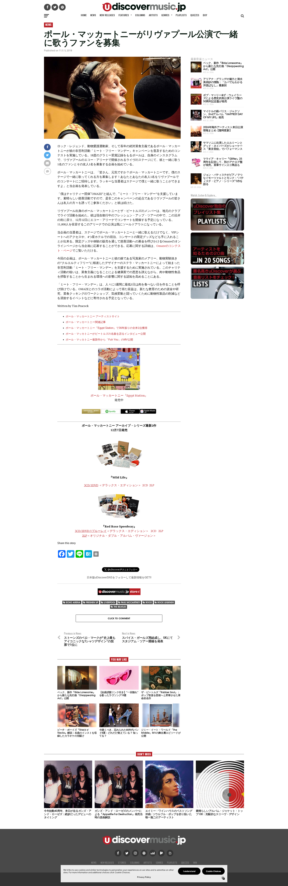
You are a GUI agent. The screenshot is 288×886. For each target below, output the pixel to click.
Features (123, 15)
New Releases (107, 15)
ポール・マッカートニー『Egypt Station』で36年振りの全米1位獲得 (106, 327)
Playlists (181, 15)
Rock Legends (166, 602)
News (93, 15)
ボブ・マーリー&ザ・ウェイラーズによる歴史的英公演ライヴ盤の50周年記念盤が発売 (222, 98)
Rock (149, 602)
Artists (153, 15)
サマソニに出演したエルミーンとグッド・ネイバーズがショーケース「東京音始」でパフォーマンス (222, 145)
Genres (165, 15)
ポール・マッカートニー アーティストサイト (93, 316)
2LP (151, 485)
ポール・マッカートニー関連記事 (86, 322)
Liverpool (109, 602)
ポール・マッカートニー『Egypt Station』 (119, 395)
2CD (145, 485)
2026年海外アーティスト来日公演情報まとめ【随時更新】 (223, 128)
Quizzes (194, 15)
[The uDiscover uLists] (217, 298)
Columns (140, 15)
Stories (122, 862)
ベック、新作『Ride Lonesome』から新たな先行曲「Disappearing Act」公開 (223, 66)
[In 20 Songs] (217, 264)
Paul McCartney (130, 602)
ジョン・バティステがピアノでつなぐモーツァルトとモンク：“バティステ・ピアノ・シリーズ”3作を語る (223, 179)
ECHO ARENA (73, 602)
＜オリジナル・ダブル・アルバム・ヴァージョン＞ (119, 536)
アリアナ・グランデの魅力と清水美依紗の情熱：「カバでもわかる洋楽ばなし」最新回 (222, 82)
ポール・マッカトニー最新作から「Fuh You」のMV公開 (99, 339)
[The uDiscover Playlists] (217, 230)
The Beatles (120, 606)
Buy (205, 15)
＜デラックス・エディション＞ (112, 485)
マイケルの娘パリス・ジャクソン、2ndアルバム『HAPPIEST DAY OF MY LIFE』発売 (223, 114)
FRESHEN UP (92, 602)
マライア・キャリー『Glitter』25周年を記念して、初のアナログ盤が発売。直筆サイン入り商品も (222, 161)
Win (195, 862)
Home (84, 15)
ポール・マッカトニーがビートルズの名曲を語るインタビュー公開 (106, 333)
